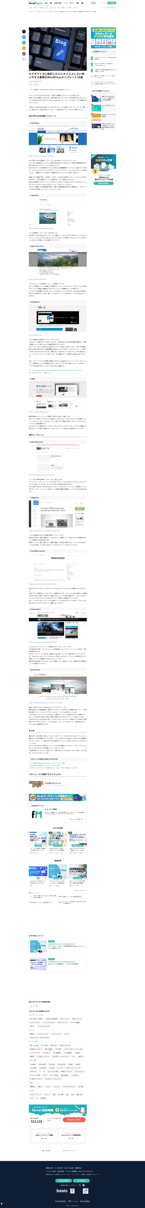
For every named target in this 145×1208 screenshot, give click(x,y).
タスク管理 (80, 1086)
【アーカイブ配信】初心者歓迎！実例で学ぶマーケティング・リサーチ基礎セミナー (37, 849)
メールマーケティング (35, 1022)
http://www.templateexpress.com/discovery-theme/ (46, 703)
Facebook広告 (42, 1064)
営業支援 (32, 1056)
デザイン (45, 1075)
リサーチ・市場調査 (75, 1022)
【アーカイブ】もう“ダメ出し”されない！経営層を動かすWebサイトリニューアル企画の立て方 (58, 882)
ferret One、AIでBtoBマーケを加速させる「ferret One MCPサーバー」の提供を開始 (38, 882)
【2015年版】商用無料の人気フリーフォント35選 (44, 765)
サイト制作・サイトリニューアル (72, 1068)
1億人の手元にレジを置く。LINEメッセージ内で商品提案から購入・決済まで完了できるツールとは (57, 849)
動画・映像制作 (48, 1049)
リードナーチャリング (56, 1034)
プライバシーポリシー (66, 1174)
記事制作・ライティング (66, 1071)
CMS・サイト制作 (34, 84)
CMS (47, 7)
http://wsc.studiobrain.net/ (38, 279)
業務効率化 (32, 1086)
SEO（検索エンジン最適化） (77, 845)
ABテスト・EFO (52, 7)
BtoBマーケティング (62, 1022)
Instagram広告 (61, 1064)
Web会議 (77, 1052)
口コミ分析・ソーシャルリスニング (60, 1056)
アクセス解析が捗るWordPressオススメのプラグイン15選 (47, 763)
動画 (77, 3)
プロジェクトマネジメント (69, 1086)
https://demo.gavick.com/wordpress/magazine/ (44, 531)
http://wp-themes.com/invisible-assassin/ (42, 584)
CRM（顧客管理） (57, 1052)
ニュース (32, 1098)
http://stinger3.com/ (35, 335)
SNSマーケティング (58, 845)
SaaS (72, 1094)
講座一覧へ (44, 1138)
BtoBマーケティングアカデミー (85, 1171)
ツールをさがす (59, 1168)
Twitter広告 (52, 1064)
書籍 (54, 1094)
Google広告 (33, 1064)
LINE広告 (78, 1064)
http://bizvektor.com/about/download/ (42, 156)
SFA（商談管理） (68, 1052)
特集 (51, 3)
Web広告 (42, 7)
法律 (67, 1094)
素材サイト (81, 1056)
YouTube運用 (33, 1068)
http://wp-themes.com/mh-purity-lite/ (41, 475)
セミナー (71, 3)
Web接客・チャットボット (36, 1049)
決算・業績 (60, 1094)
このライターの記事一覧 (75, 819)
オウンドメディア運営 (53, 1071)
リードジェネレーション (42, 1034)
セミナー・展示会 (57, 878)
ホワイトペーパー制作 (35, 1075)
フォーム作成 (44, 1045)
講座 (82, 3)
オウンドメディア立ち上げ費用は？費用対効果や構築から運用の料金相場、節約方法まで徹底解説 (77, 882)
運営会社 (83, 1174)
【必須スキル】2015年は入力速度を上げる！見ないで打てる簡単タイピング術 (53, 768)
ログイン (104, 2)
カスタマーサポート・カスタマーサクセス (39, 1037)
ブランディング (56, 1086)
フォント (73, 1056)
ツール (65, 3)
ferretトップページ (69, 1150)
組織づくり (40, 1086)
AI (38, 878)
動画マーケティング (76, 1019)
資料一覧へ (71, 1138)
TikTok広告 (51, 1068)
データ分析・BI (38, 845)
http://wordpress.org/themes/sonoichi (41, 228)
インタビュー (76, 7)
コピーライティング (79, 1071)
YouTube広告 (42, 1068)
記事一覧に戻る (46, 1150)
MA (58, 7)
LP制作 (62, 7)
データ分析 (68, 7)
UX (44, 1071)
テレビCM (59, 1068)
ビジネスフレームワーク (35, 1094)
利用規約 (57, 1174)
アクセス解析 (58, 1049)
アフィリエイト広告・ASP (43, 1026)
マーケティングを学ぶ (51, 1171)
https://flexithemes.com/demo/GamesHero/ (43, 642)
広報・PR (32, 1026)
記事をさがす (49, 1168)
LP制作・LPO (53, 1045)
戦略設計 (32, 1034)
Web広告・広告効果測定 (51, 1019)
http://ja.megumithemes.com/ (39, 412)
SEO (31, 7)
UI (39, 1071)
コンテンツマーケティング (49, 1022)
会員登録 (112, 3)
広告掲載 (93, 3)
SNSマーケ (35, 7)
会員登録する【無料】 (74, 1120)
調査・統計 (79, 1094)
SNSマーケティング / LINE (57, 852)
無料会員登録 (64, 1180)
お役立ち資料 (58, 3)
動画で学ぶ (79, 1168)
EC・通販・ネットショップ (43, 1056)
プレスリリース (95, 1174)
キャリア (48, 1086)
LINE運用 (70, 1064)
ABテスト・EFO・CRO (65, 1045)
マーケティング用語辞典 (71, 1171)
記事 (46, 3)
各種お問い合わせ (50, 1174)
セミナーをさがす (69, 1168)
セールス (66, 1034)
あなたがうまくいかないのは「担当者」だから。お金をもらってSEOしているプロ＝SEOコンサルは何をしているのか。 (77, 849)
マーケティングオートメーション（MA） (73, 1049)
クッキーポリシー (76, 1174)
